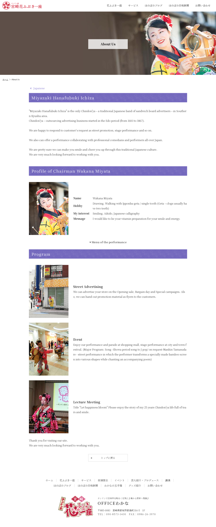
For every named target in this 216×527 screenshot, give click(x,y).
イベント (119, 480)
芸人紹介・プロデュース (145, 480)
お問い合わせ (202, 5)
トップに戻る (108, 457)
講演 (167, 480)
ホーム (5, 79)
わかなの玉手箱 (113, 485)
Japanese (39, 88)
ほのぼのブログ (153, 5)
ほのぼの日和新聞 (179, 5)
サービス (133, 5)
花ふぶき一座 (114, 5)
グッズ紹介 (135, 485)
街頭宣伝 (103, 480)
